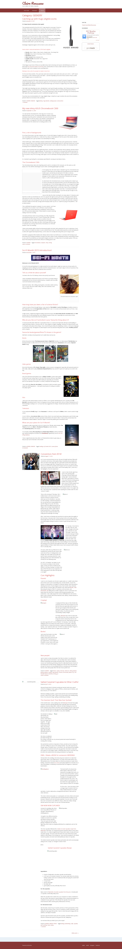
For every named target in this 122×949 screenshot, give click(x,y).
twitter (83, 945)
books (54, 670)
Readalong (45, 433)
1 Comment (24, 102)
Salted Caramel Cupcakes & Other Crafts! (59, 682)
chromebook (37, 242)
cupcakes (76, 923)
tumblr (87, 945)
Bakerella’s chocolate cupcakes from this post (59, 892)
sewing (51, 925)
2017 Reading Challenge (91, 32)
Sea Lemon (56, 762)
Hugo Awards (46, 101)
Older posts (75, 933)
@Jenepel (63, 615)
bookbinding (67, 923)
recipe (48, 925)
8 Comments (25, 448)
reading (41, 446)
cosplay (58, 670)
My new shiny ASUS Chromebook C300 (40, 108)
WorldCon (50, 673)
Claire (88, 35)
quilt (42, 925)
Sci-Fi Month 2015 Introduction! (37, 250)
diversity (62, 670)
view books (97, 40)
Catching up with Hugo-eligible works (39, 18)
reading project (53, 101)
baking (62, 923)
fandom (75, 670)
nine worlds (65, 672)
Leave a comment (26, 244)
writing (50, 242)
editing (71, 670)
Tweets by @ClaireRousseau (89, 25)
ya (57, 673)
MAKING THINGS (53, 923)
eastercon (67, 670)
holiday (50, 672)
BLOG (42, 10)
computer (43, 242)
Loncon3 (60, 672)
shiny (47, 242)
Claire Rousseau (32, 3)
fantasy (41, 101)
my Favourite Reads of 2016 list (35, 66)
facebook (98, 945)
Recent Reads (91, 44)
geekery (46, 672)
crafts (72, 923)
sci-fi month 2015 (47, 446)
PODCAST (34, 10)
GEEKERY (28, 101)
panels (70, 672)
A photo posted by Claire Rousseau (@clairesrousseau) (34, 192)
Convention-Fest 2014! (51, 454)
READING (33, 101)
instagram (92, 945)
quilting (45, 925)
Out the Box (29, 945)
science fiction (60, 101)
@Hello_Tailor (73, 587)
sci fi (73, 672)
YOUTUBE (26, 10)
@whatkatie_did (44, 590)
